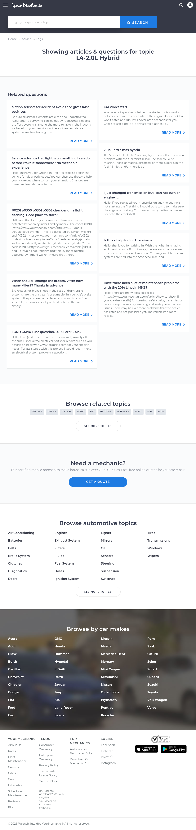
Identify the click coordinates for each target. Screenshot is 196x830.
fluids (59, 556)
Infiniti (60, 669)
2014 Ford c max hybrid (122, 150)
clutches (15, 563)
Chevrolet (16, 677)
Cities (12, 773)
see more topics (98, 426)
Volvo (151, 707)
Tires (151, 533)
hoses (59, 571)
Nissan (106, 684)
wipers (153, 556)
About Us (14, 745)
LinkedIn (107, 751)
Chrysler (15, 684)
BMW (12, 654)
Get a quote (98, 482)
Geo (11, 715)
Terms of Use (48, 781)
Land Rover (64, 707)
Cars (11, 779)
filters (60, 548)
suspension (110, 571)
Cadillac (14, 669)
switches (108, 579)
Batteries (15, 540)
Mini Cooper (110, 669)
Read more (80, 141)
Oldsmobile (110, 692)
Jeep (58, 692)
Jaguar (60, 684)
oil (103, 548)
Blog (11, 807)
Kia (57, 700)
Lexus (59, 715)
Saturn (152, 654)
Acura (12, 639)
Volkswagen (157, 700)
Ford (11, 707)
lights (106, 533)
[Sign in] (190, 5)
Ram (151, 639)
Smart (152, 669)
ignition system (67, 579)
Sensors (107, 556)
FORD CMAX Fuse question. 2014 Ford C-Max (46, 332)
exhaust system (67, 540)
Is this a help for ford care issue (128, 240)
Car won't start (115, 107)
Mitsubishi (109, 677)
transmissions (158, 540)
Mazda (106, 646)
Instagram (108, 763)
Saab (151, 646)
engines (61, 533)
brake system (19, 556)
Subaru (153, 677)
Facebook (108, 745)
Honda (60, 646)
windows (154, 548)
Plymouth (109, 700)
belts (12, 548)
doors (12, 579)
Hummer (62, 654)
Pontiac (107, 707)
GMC (58, 639)
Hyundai (61, 662)
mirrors (106, 540)
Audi (12, 646)
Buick (12, 662)
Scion (151, 662)
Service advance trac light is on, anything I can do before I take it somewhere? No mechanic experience (51, 163)
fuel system (64, 563)
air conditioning (21, 533)
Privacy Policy (49, 765)
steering (107, 563)
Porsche (107, 715)
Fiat (11, 700)
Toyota (152, 692)
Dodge (13, 692)
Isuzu (59, 677)
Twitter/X (107, 757)
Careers (13, 767)
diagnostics (17, 571)
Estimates (15, 785)
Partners (14, 801)
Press (12, 751)
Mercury (107, 662)
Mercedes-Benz (113, 654)
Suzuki (152, 684)
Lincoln (107, 639)
